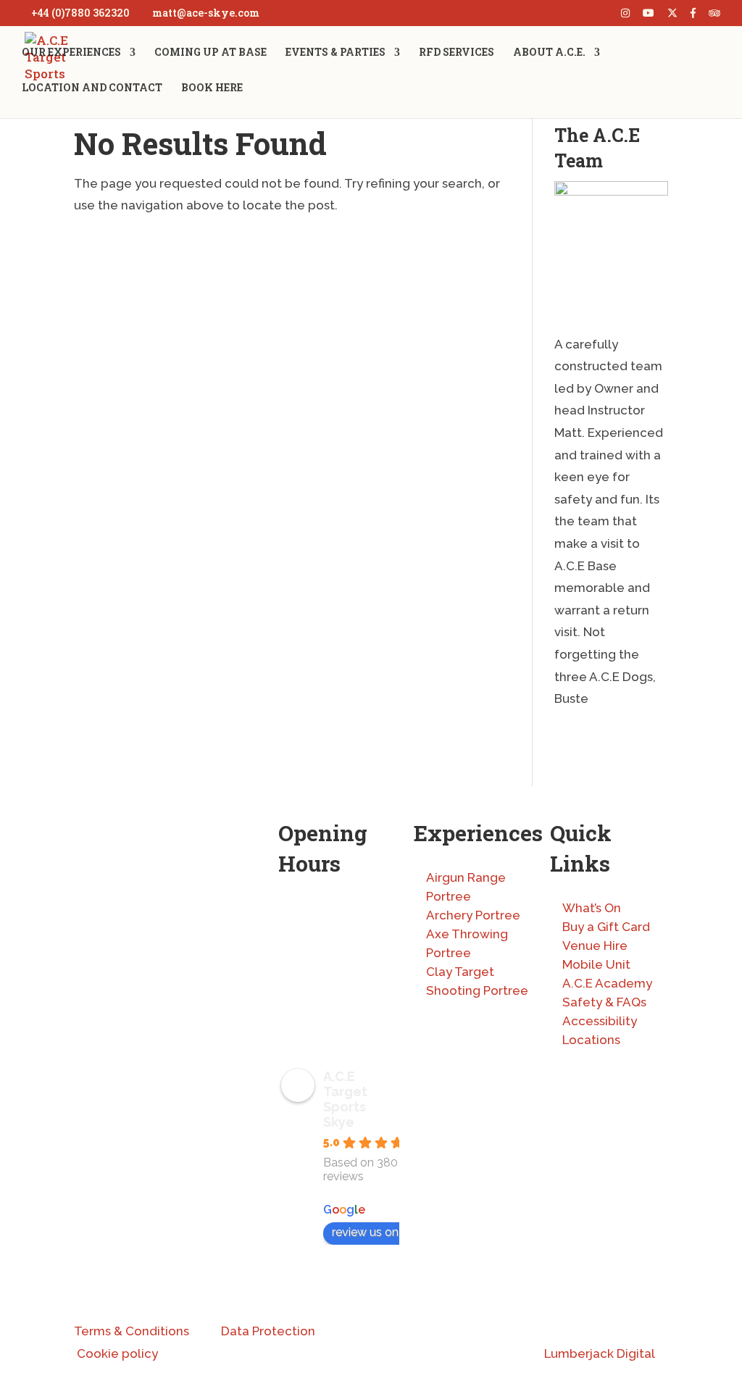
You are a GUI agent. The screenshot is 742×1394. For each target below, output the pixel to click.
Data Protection (268, 1331)
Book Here (212, 88)
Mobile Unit (596, 964)
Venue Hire (595, 945)
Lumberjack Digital (599, 1353)
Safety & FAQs (604, 1002)
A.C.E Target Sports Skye (345, 1099)
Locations (591, 1039)
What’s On (591, 908)
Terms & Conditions (131, 1331)
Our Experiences (71, 53)
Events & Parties (335, 53)
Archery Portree (473, 915)
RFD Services (456, 53)
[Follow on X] (114, 1149)
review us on (365, 1232)
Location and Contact (92, 88)
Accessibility (599, 1021)
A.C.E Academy (607, 983)
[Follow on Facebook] (143, 1149)
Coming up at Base (210, 53)
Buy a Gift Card (606, 926)
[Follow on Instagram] (85, 1149)
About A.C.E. (549, 53)
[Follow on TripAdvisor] (201, 1149)
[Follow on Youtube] (172, 1149)
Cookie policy (117, 1353)
